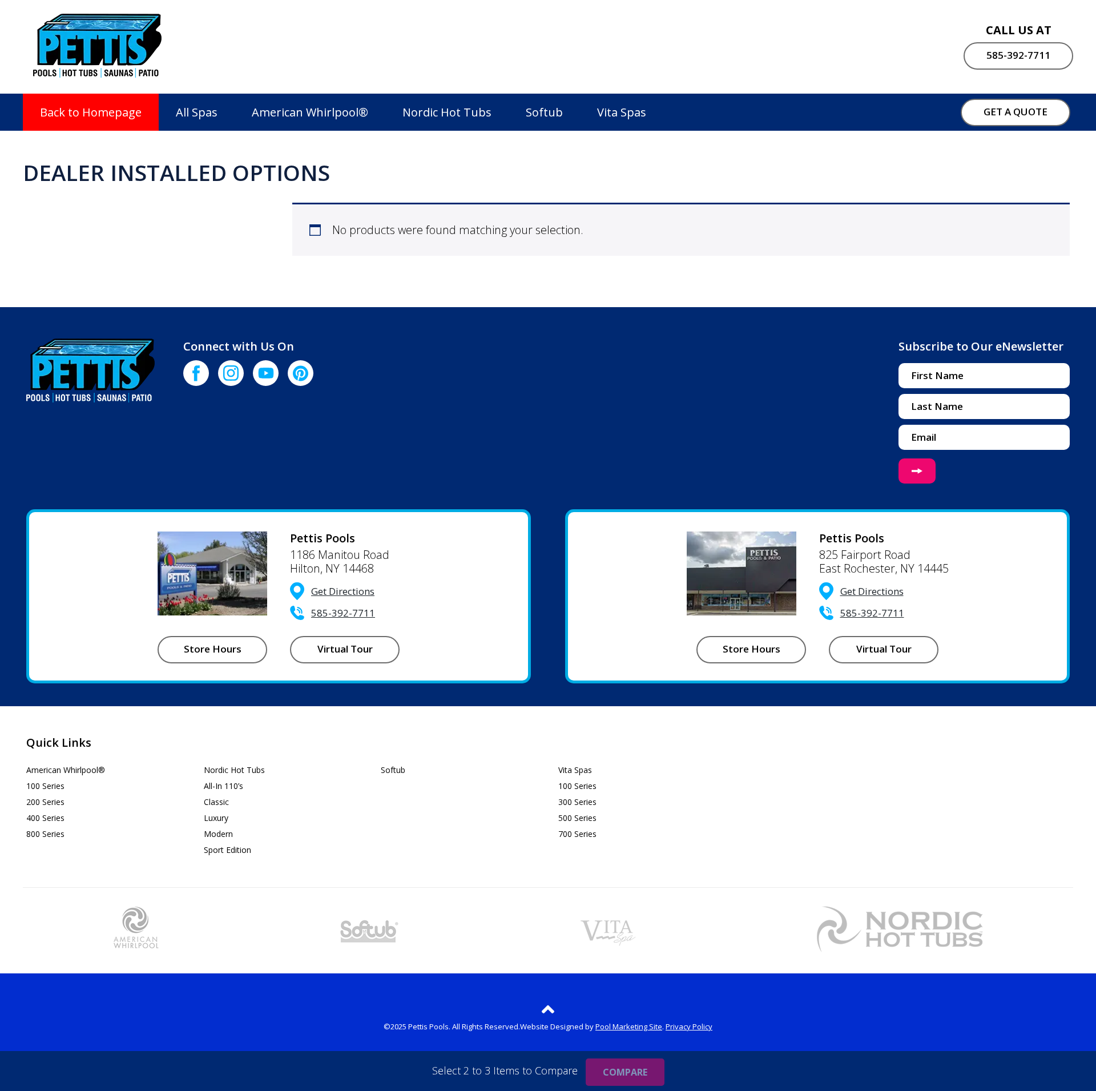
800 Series (45, 833)
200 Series (45, 801)
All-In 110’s (223, 785)
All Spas (196, 112)
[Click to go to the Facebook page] (196, 373)
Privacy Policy (689, 1026)
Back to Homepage (91, 112)
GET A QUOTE (1015, 111)
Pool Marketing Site (628, 1026)
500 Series (577, 817)
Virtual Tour (345, 648)
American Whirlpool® (310, 112)
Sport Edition (227, 849)
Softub (544, 112)
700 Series (577, 833)
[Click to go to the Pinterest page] (300, 373)
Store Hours (212, 648)
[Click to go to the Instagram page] (231, 373)
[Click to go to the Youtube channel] (266, 373)
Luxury (216, 817)
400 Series (45, 817)
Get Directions (342, 591)
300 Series (577, 801)
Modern (218, 833)
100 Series (45, 785)
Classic (216, 801)
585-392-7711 (1018, 55)
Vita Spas (621, 112)
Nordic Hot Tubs (446, 112)
